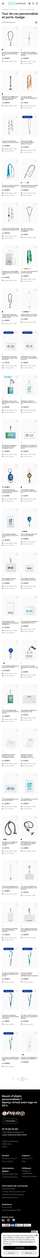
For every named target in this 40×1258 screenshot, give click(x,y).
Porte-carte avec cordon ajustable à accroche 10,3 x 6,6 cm (29, 667)
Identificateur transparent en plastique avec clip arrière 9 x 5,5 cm (29, 447)
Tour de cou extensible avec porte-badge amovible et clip (10, 887)
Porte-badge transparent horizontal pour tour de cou (28, 579)
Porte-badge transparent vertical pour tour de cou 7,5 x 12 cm (10, 535)
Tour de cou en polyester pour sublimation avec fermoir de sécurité (10, 974)
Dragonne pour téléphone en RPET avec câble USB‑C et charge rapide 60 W (10, 98)
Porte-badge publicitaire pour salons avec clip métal (10, 666)
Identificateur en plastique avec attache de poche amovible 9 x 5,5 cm (9, 447)
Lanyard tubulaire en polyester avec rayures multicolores (29, 186)
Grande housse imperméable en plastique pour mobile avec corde (10, 273)
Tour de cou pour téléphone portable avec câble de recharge (9, 843)
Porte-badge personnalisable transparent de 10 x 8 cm (29, 622)
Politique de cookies (29, 1176)
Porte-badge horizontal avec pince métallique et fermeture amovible (29, 930)
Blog (23, 1161)
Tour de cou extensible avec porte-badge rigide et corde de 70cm (29, 888)
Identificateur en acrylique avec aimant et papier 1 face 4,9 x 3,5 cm (9, 358)
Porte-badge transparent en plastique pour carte (29, 710)
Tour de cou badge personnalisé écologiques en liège (29, 98)
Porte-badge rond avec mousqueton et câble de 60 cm (29, 491)
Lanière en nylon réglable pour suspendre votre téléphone (29, 1058)
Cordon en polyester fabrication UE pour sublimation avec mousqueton (29, 974)
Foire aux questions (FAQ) (11, 1210)
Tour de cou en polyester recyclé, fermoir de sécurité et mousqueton (10, 1016)
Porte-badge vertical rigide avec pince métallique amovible (9, 930)
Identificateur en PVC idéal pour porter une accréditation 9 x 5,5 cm (29, 358)
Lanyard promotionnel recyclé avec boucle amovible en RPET (10, 229)
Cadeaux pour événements (9, 9)
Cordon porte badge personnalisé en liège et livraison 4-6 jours (27, 142)
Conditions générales (9, 1177)
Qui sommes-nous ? (9, 1158)
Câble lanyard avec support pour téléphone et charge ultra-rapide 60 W (28, 843)
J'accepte (20, 1248)
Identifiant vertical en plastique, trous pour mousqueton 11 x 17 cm (27, 756)
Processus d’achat (8, 1189)
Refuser (28, 1253)
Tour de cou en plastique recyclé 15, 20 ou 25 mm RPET (10, 141)
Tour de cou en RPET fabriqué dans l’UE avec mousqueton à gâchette (29, 1016)
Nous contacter (7, 1161)
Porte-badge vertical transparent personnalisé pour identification (10, 623)
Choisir (11, 1253)
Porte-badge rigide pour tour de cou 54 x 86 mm (10, 799)
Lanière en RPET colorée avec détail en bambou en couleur (29, 315)
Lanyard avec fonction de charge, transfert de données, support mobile (10, 316)
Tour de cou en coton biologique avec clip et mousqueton (27, 230)
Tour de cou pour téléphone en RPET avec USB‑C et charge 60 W (10, 54)
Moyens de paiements (10, 1197)
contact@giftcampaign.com (13, 1132)
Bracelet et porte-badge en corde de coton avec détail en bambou (29, 54)
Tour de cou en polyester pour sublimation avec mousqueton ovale (10, 1059)
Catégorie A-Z (27, 1158)
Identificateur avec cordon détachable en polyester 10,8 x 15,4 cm (10, 402)
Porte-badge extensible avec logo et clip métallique (29, 534)
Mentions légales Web (10, 1174)
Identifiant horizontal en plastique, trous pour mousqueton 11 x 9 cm (8, 756)
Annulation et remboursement (13, 1195)
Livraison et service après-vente (13, 1192)
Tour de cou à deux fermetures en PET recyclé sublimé (10, 186)
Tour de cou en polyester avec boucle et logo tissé (29, 272)
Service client (7, 1207)
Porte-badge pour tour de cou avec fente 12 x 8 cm (29, 799)
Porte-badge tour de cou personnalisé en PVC (9, 579)
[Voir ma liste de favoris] (37, 3)
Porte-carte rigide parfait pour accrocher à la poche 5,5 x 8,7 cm (10, 711)
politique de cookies (25, 1242)
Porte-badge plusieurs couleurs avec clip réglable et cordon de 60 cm (10, 491)
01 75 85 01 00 (10, 1129)
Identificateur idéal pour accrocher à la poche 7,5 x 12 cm (29, 402)
